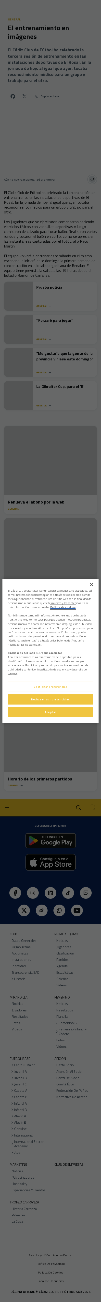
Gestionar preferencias (50, 687)
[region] (50, 651)
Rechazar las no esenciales (50, 699)
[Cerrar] (91, 584)
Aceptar (50, 712)
